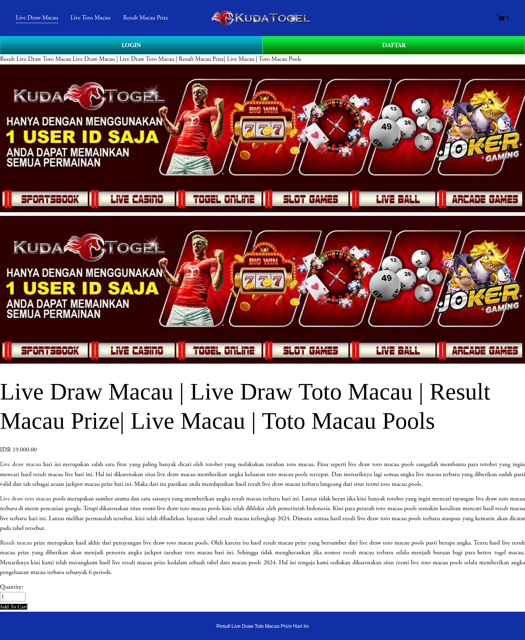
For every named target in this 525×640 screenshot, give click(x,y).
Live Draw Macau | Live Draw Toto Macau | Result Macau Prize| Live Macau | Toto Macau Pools (187, 59)
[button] (13, 607)
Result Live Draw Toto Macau (35, 59)
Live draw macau (20, 464)
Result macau (16, 543)
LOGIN (131, 45)
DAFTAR (394, 45)
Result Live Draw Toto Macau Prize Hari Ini (262, 626)
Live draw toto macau (25, 499)
